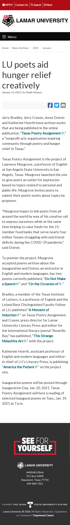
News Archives (20, 47)
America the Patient (18, 367)
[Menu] (4, 36)
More (49, 4)
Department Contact (43, 515)
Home (5, 47)
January (47, 47)
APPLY (9, 4)
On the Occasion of (44, 284)
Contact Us (21, 4)
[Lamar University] (35, 21)
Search (37, 4)
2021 (36, 47)
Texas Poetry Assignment (41, 133)
